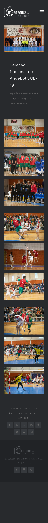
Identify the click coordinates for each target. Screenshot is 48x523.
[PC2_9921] (24, 244)
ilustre (33, 463)
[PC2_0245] (24, 308)
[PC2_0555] (24, 367)
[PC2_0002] (24, 180)
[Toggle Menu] (42, 11)
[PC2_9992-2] (24, 120)
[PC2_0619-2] (24, 274)
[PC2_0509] (24, 150)
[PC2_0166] (24, 214)
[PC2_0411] (24, 338)
